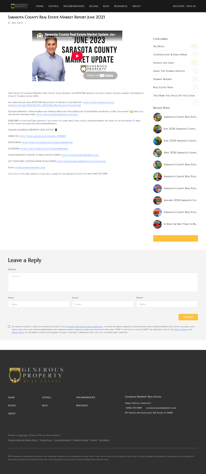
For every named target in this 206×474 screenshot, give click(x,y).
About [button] (136, 6)
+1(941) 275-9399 (133, 407)
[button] (19, 6)
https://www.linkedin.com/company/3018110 (42, 136)
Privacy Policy (18, 332)
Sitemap (93, 440)
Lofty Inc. (23, 435)
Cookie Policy (46, 440)
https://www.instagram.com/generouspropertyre (47, 142)
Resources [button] (120, 6)
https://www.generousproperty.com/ (80, 154)
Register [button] (178, 6)
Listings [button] (53, 6)
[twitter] (140, 420)
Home (40, 6)
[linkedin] (133, 420)
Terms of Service (181, 329)
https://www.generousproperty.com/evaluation (81, 161)
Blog (106, 6)
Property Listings (80, 440)
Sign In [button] (191, 6)
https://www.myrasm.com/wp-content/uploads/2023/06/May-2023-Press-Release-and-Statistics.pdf (61, 104)
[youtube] (159, 420)
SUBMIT (188, 317)
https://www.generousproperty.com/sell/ (57, 114)
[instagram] (153, 420)
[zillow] (146, 420)
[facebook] (127, 420)
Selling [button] (93, 6)
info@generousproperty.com (30, 167)
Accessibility (104, 440)
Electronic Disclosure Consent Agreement (84, 326)
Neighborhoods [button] (73, 6)
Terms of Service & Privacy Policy (23, 440)
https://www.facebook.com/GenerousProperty (45, 148)
